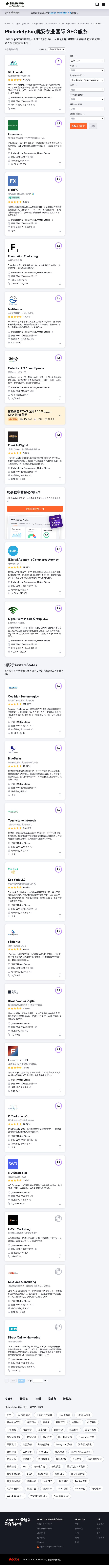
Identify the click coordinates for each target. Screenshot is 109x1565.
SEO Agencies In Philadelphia (75, 23)
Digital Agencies (22, 23)
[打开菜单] (103, 4)
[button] (56, 49)
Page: (30, 1380)
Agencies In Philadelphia (45, 23)
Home (7, 23)
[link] (97, 4)
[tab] (9, 1399)
